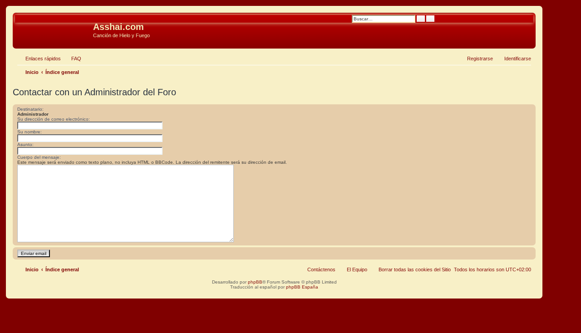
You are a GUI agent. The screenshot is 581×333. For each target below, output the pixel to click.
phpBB (255, 281)
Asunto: (25, 144)
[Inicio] (54, 29)
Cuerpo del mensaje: (39, 157)
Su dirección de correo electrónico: (53, 119)
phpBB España (302, 286)
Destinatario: (30, 109)
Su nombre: (29, 131)
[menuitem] (72, 58)
